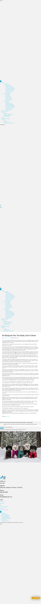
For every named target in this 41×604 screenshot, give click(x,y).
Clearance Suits (9, 108)
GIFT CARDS (8, 317)
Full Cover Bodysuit (9, 90)
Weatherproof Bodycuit (6, 517)
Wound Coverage (9, 99)
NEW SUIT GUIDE (7, 115)
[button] (2, 428)
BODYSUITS (6, 83)
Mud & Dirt (8, 100)
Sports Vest (8, 92)
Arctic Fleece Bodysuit (10, 89)
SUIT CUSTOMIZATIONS (8, 114)
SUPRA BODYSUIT (5, 111)
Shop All (7, 102)
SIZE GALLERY (7, 116)
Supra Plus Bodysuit (10, 87)
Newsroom (8, 416)
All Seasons (8, 95)
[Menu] (0, 81)
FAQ (3, 117)
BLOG (5, 120)
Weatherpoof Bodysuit (10, 105)
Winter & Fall (8, 96)
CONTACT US (6, 329)
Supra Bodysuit (9, 103)
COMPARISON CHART (6, 118)
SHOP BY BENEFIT (7, 93)
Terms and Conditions (4, 509)
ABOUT (3, 119)
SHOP (3, 82)
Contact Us (2, 501)
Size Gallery (2, 503)
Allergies (7, 94)
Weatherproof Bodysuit (10, 88)
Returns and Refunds (4, 506)
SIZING (3, 112)
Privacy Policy (2, 508)
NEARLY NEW (6, 101)
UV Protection (8, 305)
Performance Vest (9, 91)
